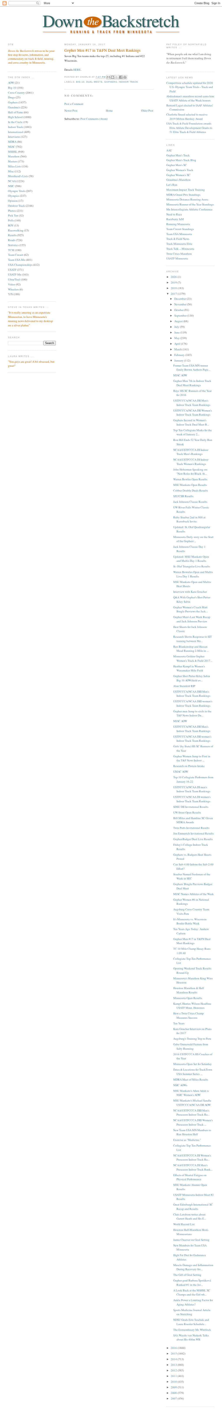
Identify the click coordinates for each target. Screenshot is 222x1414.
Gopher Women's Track (179, 170)
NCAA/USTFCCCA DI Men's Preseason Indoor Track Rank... (192, 1167)
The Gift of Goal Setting (187, 1275)
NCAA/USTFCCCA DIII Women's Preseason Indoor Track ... (193, 1122)
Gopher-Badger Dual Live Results (193, 839)
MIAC (11, 147)
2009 (174, 1387)
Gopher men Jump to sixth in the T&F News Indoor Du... (192, 713)
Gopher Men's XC (176, 165)
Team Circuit (15, 255)
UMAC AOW (180, 771)
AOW (11, 83)
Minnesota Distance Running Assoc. (187, 199)
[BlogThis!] (112, 77)
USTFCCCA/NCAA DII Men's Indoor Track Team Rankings (191, 403)
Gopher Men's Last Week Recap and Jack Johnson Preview (191, 619)
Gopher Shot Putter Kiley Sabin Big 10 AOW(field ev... (191, 678)
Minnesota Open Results (187, 998)
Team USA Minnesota (179, 234)
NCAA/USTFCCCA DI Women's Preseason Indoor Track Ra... (192, 1157)
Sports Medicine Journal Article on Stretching (192, 1312)
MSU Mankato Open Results (190, 485)
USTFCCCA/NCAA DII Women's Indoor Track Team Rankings (192, 412)
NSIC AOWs (180, 1085)
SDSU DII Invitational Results (190, 807)
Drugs (11, 97)
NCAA (12, 181)
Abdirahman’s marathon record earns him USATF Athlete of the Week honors (190, 98)
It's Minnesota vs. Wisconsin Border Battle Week (190, 921)
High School (15, 117)
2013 (174, 1365)
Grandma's (14, 107)
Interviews (14, 137)
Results (12, 235)
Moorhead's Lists (18, 176)
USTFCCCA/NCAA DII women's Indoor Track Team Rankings (192, 739)
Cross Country (16, 92)
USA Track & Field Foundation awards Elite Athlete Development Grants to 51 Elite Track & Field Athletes (189, 128)
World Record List (184, 1224)
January (179, 360)
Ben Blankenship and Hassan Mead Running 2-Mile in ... (191, 649)
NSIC (11, 186)
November (180, 304)
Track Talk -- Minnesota (180, 249)
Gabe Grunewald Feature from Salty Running (190, 1046)
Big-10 (12, 88)
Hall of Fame (15, 112)
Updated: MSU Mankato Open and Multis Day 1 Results (191, 559)
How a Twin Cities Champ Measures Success (188, 1015)
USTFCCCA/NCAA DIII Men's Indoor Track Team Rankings (191, 694)
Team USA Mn (16, 260)
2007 (174, 1398)
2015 (174, 1353)
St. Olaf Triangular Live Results (191, 566)
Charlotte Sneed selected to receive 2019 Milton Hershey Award (186, 116)
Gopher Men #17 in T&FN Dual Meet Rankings (102, 50)
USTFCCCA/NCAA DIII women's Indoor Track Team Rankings (192, 703)
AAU (169, 150)
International (15, 132)
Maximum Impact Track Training (185, 190)
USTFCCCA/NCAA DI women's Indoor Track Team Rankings (192, 799)
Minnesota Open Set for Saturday (192, 1064)
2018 (174, 288)
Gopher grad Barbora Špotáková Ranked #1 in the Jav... (192, 1282)
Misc (11, 171)
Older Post (147, 110)
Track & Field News (177, 239)
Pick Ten (13, 215)
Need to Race (174, 214)
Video (11, 284)
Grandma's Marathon (178, 180)
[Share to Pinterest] (125, 77)
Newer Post (70, 110)
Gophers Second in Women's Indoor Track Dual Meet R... (191, 422)
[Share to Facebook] (121, 77)
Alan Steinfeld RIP (184, 686)
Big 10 (80, 82)
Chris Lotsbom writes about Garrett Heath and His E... (189, 1216)
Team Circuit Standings (180, 229)
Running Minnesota (178, 224)
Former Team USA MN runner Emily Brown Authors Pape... (191, 368)
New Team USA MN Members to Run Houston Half (192, 1132)
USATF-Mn (14, 274)
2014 (174, 1359)
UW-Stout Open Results (187, 812)
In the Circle (15, 122)
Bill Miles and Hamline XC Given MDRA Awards (193, 820)
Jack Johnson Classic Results (190, 502)
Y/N (10, 294)
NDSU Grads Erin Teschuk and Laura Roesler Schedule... (191, 1322)
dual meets (94, 82)
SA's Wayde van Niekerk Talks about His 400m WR (191, 1337)
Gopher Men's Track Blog (181, 160)
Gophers (13, 102)
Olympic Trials (16, 191)
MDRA (12, 142)
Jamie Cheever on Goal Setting (191, 1240)
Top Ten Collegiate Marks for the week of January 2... (192, 432)
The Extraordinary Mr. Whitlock (192, 1330)
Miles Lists (14, 166)
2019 (174, 282)
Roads (11, 240)
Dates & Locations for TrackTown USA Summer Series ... (192, 1072)
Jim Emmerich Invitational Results (193, 833)
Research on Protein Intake (189, 766)
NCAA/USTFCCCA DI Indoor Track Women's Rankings (190, 462)
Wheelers (13, 289)
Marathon (14, 156)
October (179, 310)
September (180, 315)
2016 (174, 1348)
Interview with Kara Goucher (190, 592)
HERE (77, 70)
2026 (174, 277)
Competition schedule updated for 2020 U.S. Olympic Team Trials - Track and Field (189, 87)
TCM (11, 250)
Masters (12, 161)
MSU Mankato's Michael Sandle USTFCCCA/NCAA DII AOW (192, 1103)
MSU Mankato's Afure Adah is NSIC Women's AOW (191, 1093)
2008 (174, 1393)
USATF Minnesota (177, 258)
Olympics (13, 196)
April (177, 344)
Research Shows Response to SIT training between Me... (192, 639)
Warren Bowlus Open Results (190, 479)
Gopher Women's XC (178, 175)
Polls (11, 220)
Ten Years (178, 1023)
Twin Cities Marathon (179, 254)
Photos (12, 211)
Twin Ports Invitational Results (191, 828)
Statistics (13, 245)
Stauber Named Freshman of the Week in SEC (191, 876)
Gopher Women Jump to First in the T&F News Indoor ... (191, 758)
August (178, 321)
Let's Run (171, 185)
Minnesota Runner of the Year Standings (190, 204)
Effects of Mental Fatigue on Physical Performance (190, 1177)
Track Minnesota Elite (179, 244)
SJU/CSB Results (183, 496)
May (177, 338)
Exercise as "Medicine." (187, 1140)
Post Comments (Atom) (94, 119)
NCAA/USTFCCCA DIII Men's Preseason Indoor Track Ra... (191, 1112)
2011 (174, 1376)
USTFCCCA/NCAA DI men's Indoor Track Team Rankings (191, 789)
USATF (12, 270)
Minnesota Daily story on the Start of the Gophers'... (193, 539)
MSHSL (12, 152)
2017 (174, 294)
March (178, 349)
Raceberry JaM (175, 219)
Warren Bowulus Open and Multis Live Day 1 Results (193, 574)
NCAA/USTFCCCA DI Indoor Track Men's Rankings (190, 452)
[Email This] (108, 77)
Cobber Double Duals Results (190, 490)
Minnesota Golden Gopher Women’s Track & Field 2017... (192, 658)
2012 (174, 1370)
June (177, 332)
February (179, 355)
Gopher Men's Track (178, 155)
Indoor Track (15, 127)
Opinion (13, 201)
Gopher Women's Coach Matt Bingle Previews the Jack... (190, 609)
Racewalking (15, 230)
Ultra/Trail (14, 279)
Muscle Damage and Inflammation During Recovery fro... (193, 1267)
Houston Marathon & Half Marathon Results (188, 990)
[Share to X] (116, 77)
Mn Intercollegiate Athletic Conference (189, 209)
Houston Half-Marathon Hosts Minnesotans (190, 1232)
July (177, 327)
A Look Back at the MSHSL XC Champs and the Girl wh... (191, 1292)
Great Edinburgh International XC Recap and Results (193, 1207)
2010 (174, 1382)
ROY (10, 225)
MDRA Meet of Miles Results (190, 1079)
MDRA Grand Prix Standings (183, 195)
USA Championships (20, 265)
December (180, 299)
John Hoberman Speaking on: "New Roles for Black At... (190, 472)
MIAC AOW (180, 375)
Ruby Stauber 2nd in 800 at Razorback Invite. (189, 519)
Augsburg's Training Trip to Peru (192, 1039)
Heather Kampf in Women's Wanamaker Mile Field (189, 668)
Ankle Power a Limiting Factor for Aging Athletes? (193, 1302)
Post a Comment (73, 104)
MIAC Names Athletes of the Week (193, 894)
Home (109, 110)
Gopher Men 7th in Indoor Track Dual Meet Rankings (192, 383)
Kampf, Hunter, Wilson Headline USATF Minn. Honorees (192, 1006)
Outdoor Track (16, 206)
